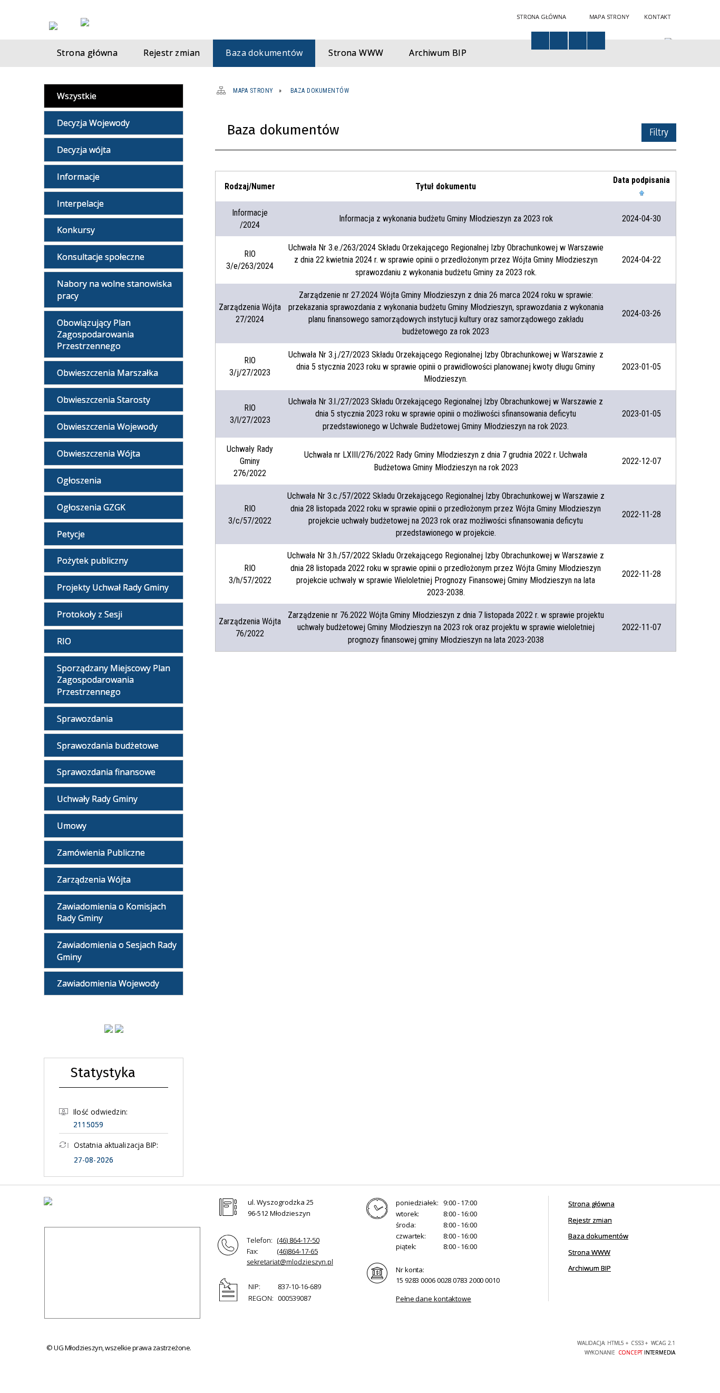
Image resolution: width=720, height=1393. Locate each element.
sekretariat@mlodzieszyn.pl (290, 1261)
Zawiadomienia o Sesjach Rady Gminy (117, 950)
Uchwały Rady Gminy (97, 799)
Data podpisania (641, 180)
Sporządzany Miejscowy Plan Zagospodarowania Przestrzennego (113, 680)
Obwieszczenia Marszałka (107, 373)
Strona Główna (541, 17)
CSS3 (509, 1346)
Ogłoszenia (79, 480)
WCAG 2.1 (543, 1346)
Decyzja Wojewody (93, 123)
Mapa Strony (609, 17)
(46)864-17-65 (297, 1251)
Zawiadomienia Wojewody (108, 983)
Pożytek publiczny (92, 560)
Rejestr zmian (590, 1220)
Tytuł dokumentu (445, 186)
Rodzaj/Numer (250, 186)
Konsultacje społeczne (100, 257)
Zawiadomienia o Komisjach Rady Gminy (111, 912)
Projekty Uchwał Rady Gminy (113, 587)
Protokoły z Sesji (89, 614)
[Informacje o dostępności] (540, 41)
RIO (64, 641)
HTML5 (494, 1346)
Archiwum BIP (589, 1268)
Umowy (71, 825)
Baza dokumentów (598, 1236)
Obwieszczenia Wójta (98, 453)
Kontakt (657, 17)
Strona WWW (589, 1252)
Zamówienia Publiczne (101, 852)
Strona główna (591, 1203)
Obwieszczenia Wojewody (107, 426)
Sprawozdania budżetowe (108, 745)
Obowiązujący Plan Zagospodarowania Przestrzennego (95, 334)
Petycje (71, 534)
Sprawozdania (85, 718)
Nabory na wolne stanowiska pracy (114, 289)
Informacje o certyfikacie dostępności (391, 1348)
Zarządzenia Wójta (94, 879)
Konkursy (76, 230)
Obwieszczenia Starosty (103, 399)
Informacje (78, 176)
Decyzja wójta (84, 150)
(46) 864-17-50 (298, 1240)
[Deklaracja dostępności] (559, 41)
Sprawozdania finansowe (106, 772)
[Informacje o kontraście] (596, 41)
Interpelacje (80, 203)
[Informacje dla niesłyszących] (578, 41)
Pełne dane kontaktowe (433, 1298)
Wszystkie (76, 96)
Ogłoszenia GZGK (91, 507)
